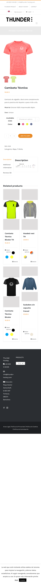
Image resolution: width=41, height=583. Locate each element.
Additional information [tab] (7, 166)
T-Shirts (20, 149)
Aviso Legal (6, 426)
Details (16, 261)
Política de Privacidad (18, 426)
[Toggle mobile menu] (37, 23)
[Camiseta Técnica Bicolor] (11, 287)
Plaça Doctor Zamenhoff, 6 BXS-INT (7, 388)
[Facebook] (4, 408)
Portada (12, 30)
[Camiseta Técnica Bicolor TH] (11, 209)
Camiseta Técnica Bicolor (9, 314)
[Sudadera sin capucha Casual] (30, 284)
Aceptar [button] (22, 580)
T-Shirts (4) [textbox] (21, 363)
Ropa (14, 149)
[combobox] (20, 363)
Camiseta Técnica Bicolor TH (9, 236)
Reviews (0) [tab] (7, 173)
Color (10, 124)
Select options (8, 251)
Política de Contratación (20, 429)
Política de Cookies (32, 426)
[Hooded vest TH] (30, 209)
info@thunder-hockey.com (26, 2)
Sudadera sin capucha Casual (29, 308)
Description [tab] (7, 159)
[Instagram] (7, 408)
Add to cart (25, 136)
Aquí (16, 580)
